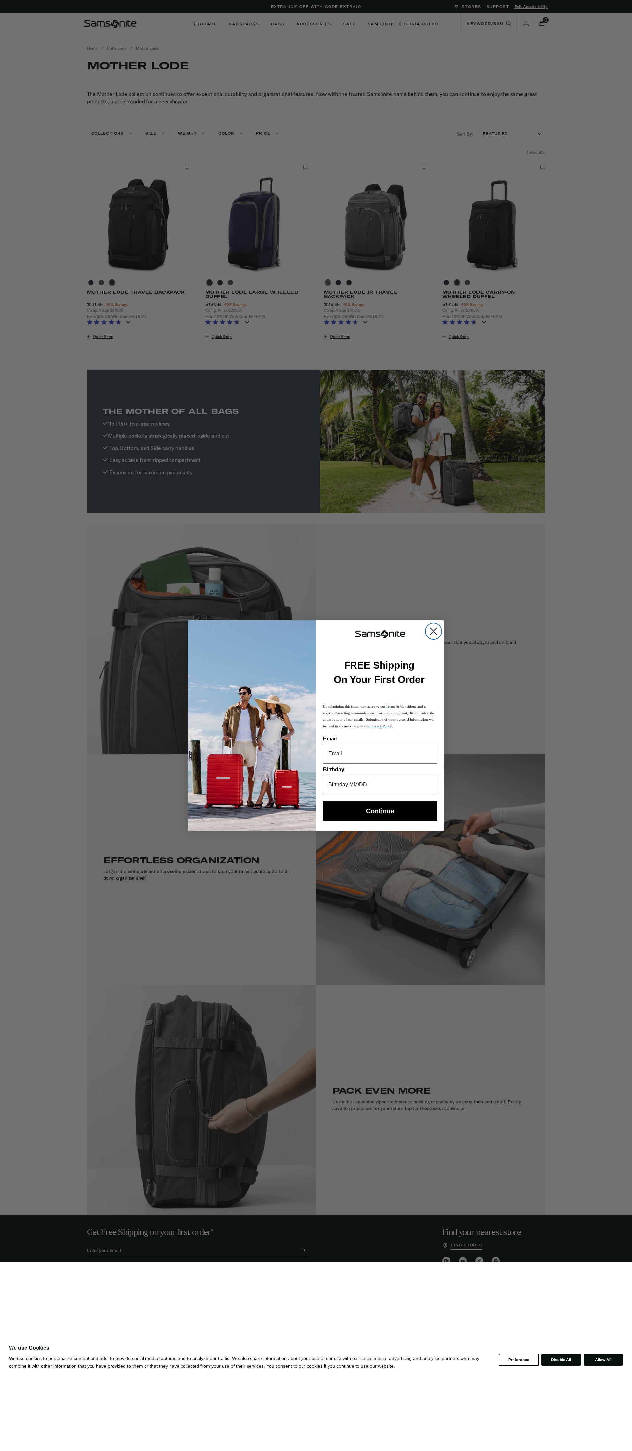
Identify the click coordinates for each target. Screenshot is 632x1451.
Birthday (333, 769)
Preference (518, 1360)
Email (330, 738)
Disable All (561, 1360)
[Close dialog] (433, 631)
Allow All (603, 1360)
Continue (380, 811)
